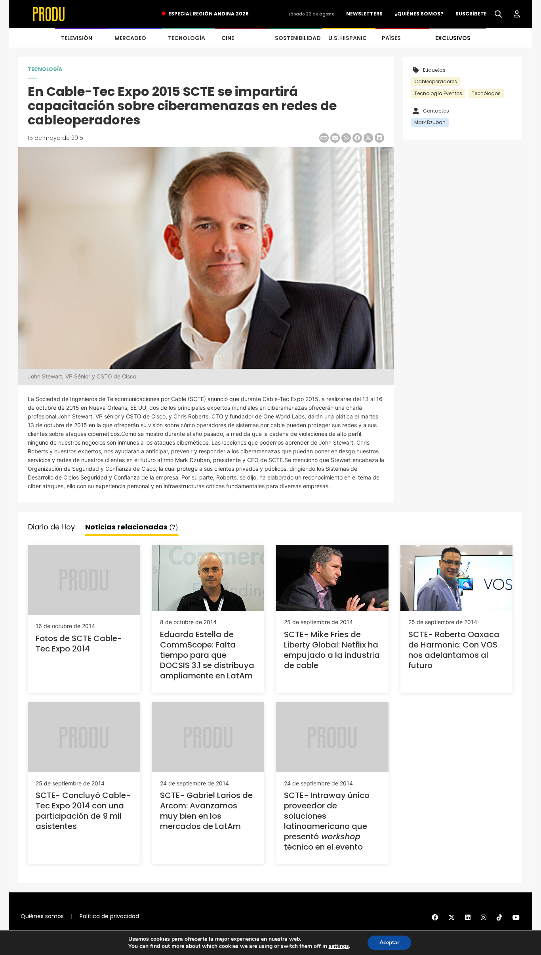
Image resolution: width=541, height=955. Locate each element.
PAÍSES (391, 38)
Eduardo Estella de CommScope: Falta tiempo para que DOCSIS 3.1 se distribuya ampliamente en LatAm (207, 655)
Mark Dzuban (430, 122)
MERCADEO (130, 38)
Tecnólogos (486, 93)
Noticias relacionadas (131, 527)
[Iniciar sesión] (517, 14)
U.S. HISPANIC (347, 38)
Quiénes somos (42, 916)
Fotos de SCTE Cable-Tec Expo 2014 (79, 643)
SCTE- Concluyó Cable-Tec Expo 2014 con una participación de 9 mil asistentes (83, 811)
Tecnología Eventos (438, 93)
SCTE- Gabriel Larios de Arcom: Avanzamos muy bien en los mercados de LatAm (206, 811)
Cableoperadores (435, 81)
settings (339, 946)
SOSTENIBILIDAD (298, 38)
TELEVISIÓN (76, 38)
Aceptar (389, 942)
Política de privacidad (109, 916)
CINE (227, 38)
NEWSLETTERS (364, 13)
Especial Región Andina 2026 (208, 13)
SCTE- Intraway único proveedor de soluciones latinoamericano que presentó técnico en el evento (327, 821)
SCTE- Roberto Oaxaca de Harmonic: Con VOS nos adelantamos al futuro (453, 650)
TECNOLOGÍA (186, 38)
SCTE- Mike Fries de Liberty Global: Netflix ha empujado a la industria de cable (332, 650)
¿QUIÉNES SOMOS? (419, 13)
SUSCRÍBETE (471, 13)
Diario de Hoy (51, 527)
